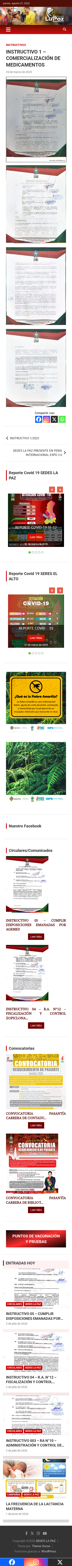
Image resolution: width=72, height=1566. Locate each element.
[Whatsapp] (62, 419)
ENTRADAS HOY (20, 1263)
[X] (54, 419)
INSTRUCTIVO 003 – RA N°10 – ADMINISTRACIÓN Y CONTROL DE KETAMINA (34, 1445)
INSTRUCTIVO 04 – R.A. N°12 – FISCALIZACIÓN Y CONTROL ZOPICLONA (31, 1382)
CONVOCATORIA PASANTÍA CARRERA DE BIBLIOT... (36, 1200)
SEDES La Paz (33, 1304)
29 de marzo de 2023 (19, 72)
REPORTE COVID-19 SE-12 (36, 528)
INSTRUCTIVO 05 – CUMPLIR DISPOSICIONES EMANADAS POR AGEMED (36, 924)
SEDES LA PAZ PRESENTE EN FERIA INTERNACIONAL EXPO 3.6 (37, 453)
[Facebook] (38, 419)
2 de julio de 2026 (16, 1323)
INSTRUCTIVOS (16, 45)
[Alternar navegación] (8, 29)
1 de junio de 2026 (17, 1513)
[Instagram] (46, 419)
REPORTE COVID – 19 (36, 629)
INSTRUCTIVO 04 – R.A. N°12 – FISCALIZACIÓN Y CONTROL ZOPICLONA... (36, 1013)
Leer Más (36, 537)
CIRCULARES (14, 1304)
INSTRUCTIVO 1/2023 (24, 438)
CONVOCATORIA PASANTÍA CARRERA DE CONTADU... (36, 1115)
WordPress (48, 1551)
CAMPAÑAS (13, 1494)
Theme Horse (41, 1546)
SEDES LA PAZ (46, 1541)
